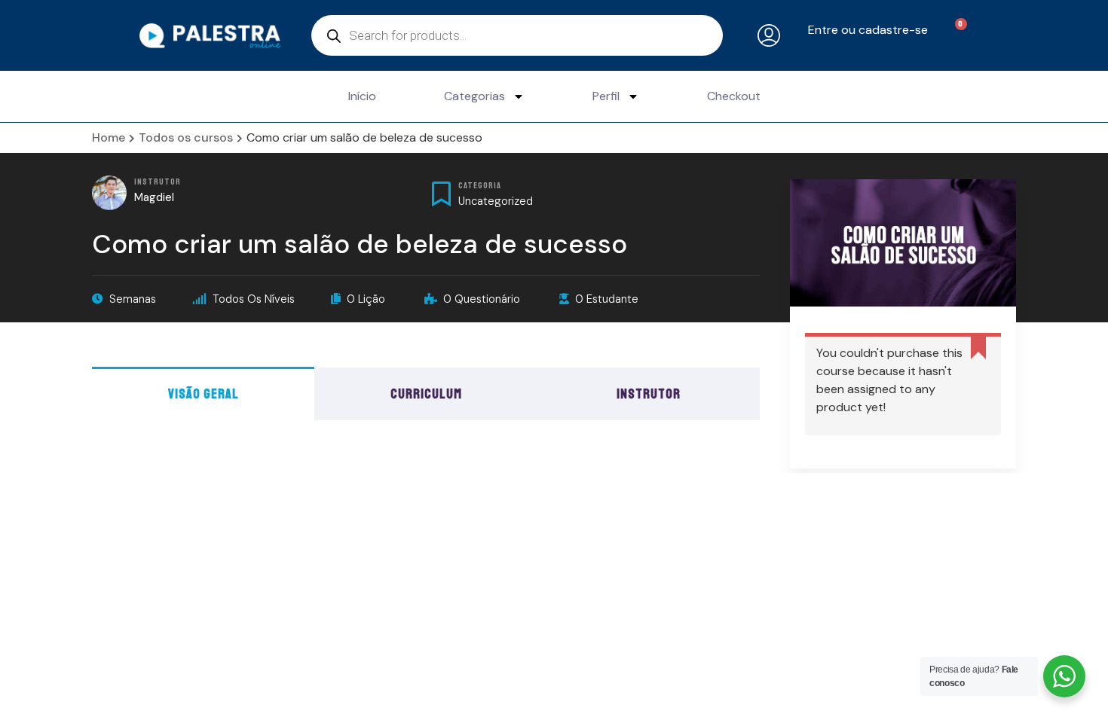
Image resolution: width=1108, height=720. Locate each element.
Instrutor (157, 182)
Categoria (479, 185)
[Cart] (953, 34)
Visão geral (203, 394)
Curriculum (426, 394)
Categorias (474, 96)
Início (362, 96)
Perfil (606, 96)
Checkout (734, 96)
